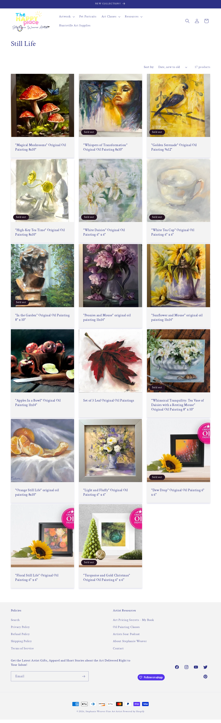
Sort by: (149, 67)
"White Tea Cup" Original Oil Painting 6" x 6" (172, 232)
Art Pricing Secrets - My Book (133, 620)
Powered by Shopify (134, 711)
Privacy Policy (20, 627)
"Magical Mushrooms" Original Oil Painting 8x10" (40, 147)
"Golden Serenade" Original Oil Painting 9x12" (174, 147)
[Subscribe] (83, 676)
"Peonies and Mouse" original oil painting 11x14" (107, 317)
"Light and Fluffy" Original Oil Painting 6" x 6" (105, 492)
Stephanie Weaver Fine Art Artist (104, 711)
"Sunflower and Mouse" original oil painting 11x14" (177, 317)
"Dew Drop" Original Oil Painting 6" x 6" (177, 492)
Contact (118, 648)
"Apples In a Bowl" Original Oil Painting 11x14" (38, 402)
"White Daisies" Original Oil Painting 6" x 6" (104, 232)
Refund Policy (20, 634)
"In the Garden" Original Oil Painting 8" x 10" (42, 317)
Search (15, 620)
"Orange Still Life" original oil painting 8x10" (37, 492)
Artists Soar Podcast (126, 634)
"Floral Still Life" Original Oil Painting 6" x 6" (36, 577)
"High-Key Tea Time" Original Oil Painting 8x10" (40, 232)
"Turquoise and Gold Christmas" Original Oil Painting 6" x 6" (106, 577)
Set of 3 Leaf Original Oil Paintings (108, 400)
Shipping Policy (21, 641)
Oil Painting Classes (126, 627)
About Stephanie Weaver (130, 641)
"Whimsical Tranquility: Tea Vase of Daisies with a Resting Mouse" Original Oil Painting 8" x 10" (177, 405)
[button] (66, 16)
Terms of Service (22, 648)
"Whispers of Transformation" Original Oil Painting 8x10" (105, 147)
